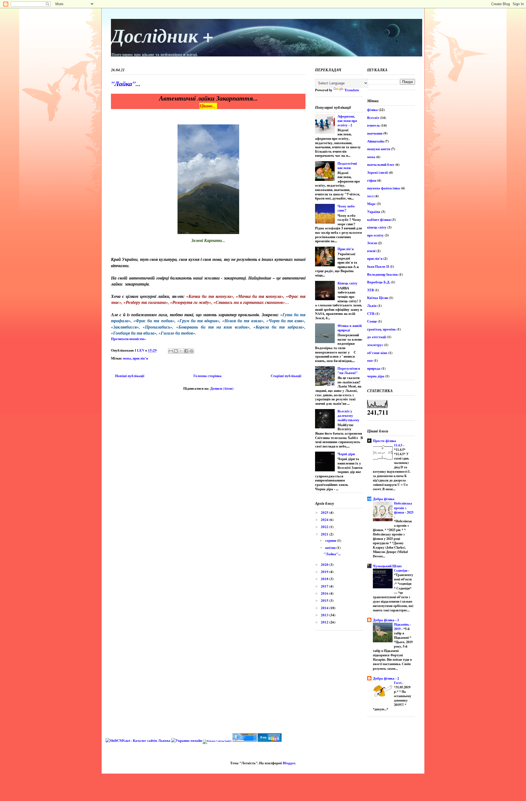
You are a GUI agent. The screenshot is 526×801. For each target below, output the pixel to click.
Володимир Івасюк (382, 274)
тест (370, 195)
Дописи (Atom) (221, 388)
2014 (325, 607)
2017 (325, 586)
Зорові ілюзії (377, 172)
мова (127, 358)
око (370, 360)
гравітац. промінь (381, 329)
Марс (371, 203)
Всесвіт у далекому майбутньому (348, 415)
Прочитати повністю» (128, 338)
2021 (325, 534)
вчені (371, 250)
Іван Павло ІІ (378, 266)
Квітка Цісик (377, 297)
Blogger (289, 762)
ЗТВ (370, 289)
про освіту (375, 235)
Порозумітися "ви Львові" (349, 370)
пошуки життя (378, 148)
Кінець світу (348, 283)
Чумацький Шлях (387, 565)
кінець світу (377, 227)
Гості (398, 682)
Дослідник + (162, 35)
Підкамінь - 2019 (402, 626)
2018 (325, 578)
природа (374, 368)
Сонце (372, 321)
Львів (372, 305)
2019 (325, 571)
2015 (325, 600)
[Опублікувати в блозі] (176, 351)
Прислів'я (346, 248)
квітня (330, 547)
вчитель (373, 125)
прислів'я (140, 358)
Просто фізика (384, 440)
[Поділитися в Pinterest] (191, 351)
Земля (372, 242)
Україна (373, 211)
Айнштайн (375, 141)
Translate (351, 89)
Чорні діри (346, 453)
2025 (325, 512)
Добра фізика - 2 (386, 678)
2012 (325, 622)
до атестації (376, 336)
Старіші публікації (286, 375)
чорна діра (375, 375)
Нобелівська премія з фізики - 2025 (403, 507)
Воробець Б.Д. (378, 281)
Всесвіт (373, 117)
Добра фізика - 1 (386, 619)
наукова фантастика (383, 187)
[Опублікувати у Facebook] (186, 351)
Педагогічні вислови (347, 165)
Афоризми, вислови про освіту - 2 (347, 120)
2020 (325, 564)
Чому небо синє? (346, 208)
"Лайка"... (126, 83)
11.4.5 (398, 445)
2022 (325, 526)
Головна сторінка (207, 375)
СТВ (371, 313)
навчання (374, 133)
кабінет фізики (379, 219)
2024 (325, 519)
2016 (325, 593)
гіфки (371, 180)
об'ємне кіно (377, 352)
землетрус (375, 344)
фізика (372, 109)
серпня (331, 540)
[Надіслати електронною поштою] (170, 351)
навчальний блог (381, 164)
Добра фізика (384, 498)
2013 (325, 614)
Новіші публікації (129, 375)
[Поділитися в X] (181, 351)
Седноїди (401, 570)
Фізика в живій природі (350, 327)
